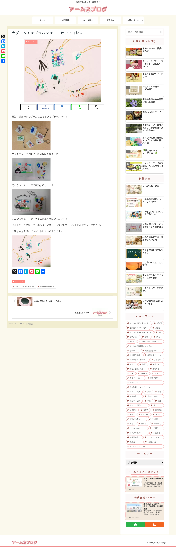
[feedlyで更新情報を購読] (135, 524)
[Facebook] (3, 41)
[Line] (3, 56)
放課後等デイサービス (48, 287)
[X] (3, 36)
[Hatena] (3, 46)
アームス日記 (19, 281)
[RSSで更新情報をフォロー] (154, 524)
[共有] (3, 61)
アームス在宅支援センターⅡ (25, 287)
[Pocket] (3, 51)
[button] (96, 107)
